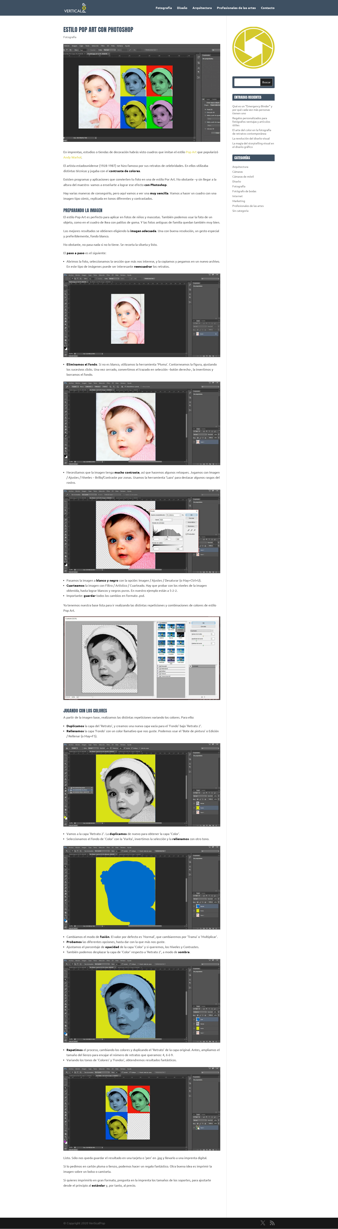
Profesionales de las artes (236, 8)
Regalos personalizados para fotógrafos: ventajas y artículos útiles (251, 122)
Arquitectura (202, 8)
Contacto (268, 8)
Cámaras (237, 171)
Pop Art (191, 152)
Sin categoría (240, 210)
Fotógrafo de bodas (244, 191)
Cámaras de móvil (243, 176)
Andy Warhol (72, 157)
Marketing (238, 201)
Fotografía (164, 8)
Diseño (182, 8)
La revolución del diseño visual (251, 138)
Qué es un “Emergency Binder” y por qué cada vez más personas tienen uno (252, 110)
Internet (237, 196)
